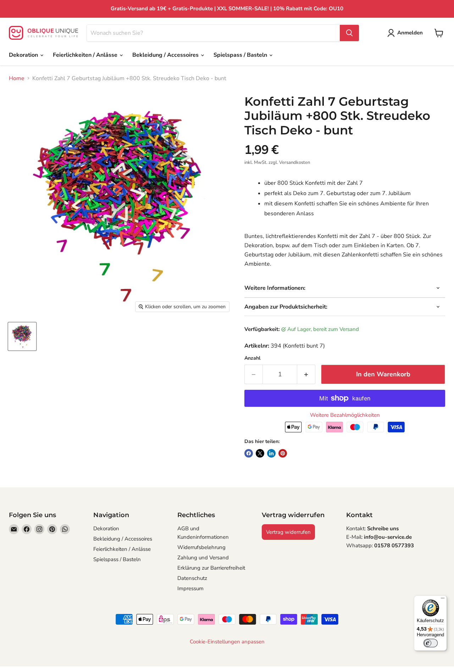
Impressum (190, 588)
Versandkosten (294, 162)
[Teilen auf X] (260, 453)
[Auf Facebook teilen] (248, 453)
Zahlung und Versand (203, 557)
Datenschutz (192, 578)
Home (16, 78)
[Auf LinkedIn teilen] (271, 453)
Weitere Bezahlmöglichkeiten (345, 415)
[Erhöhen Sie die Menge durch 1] (306, 374)
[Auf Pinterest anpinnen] (282, 453)
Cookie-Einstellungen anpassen (227, 642)
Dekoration (24, 55)
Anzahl (252, 358)
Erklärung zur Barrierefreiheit (211, 567)
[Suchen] (349, 33)
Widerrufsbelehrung (201, 547)
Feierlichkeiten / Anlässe (86, 55)
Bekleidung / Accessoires (166, 55)
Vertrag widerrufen (288, 532)
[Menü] (442, 600)
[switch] (430, 643)
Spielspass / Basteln (241, 55)
